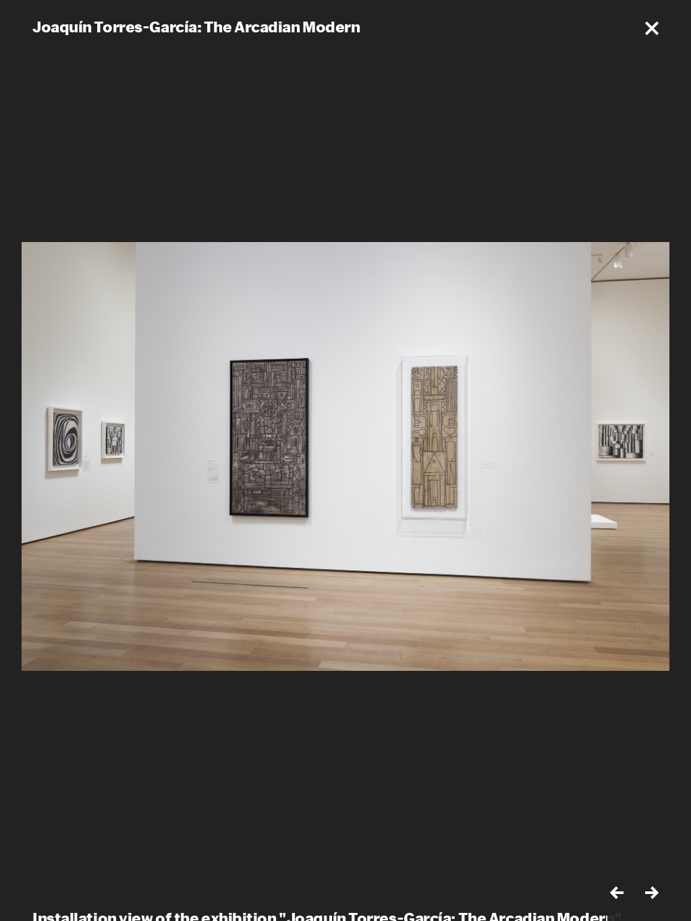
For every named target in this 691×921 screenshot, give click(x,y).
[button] (652, 28)
